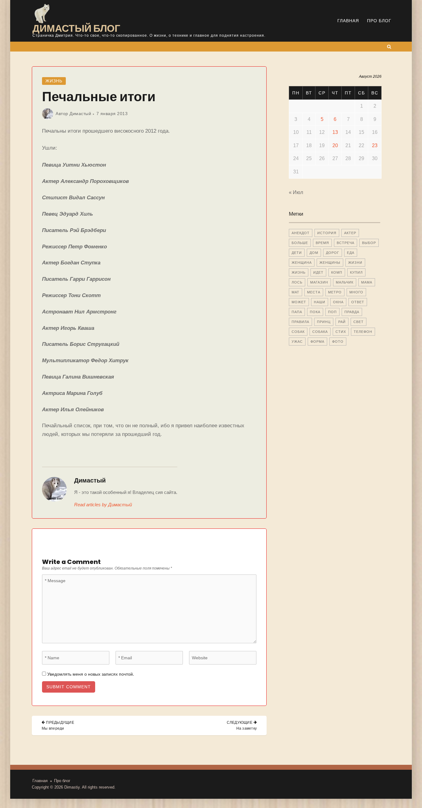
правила (300, 322)
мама (366, 282)
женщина (302, 262)
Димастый (80, 113)
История (326, 233)
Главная (348, 20)
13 (335, 132)
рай (342, 322)
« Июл (296, 192)
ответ (357, 302)
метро (335, 292)
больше (300, 243)
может (299, 302)
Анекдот (301, 233)
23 (375, 145)
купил (356, 272)
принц (324, 322)
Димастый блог (76, 28)
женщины (329, 262)
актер (350, 233)
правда (351, 312)
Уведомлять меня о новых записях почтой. (90, 674)
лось (297, 282)
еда (350, 253)
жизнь (299, 272)
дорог (332, 253)
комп (336, 272)
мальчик (344, 282)
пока (315, 312)
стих (340, 332)
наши (319, 302)
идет (318, 272)
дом (314, 253)
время (322, 243)
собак (298, 332)
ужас (297, 341)
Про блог (379, 20)
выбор (369, 243)
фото (338, 341)
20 (335, 145)
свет (358, 322)
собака (320, 332)
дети (297, 253)
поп (332, 312)
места (313, 292)
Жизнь (53, 80)
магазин (319, 282)
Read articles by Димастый (103, 504)
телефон (363, 332)
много (356, 292)
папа (297, 312)
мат (295, 292)
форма (317, 341)
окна (338, 302)
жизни (355, 262)
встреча (345, 243)
